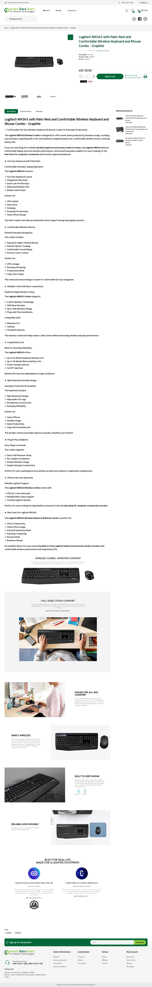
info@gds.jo (143, 2)
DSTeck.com (92, 985)
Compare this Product (134, 77)
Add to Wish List (132, 75)
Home (6, 28)
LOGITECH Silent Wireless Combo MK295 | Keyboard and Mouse (135, 118)
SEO (87, 985)
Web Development (80, 985)
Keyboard (18, 933)
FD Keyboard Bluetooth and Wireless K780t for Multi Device (135, 140)
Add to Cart (110, 76)
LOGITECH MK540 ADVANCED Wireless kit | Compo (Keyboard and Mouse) (136, 129)
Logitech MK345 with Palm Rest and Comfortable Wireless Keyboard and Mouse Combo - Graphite (43, 28)
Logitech (87, 59)
